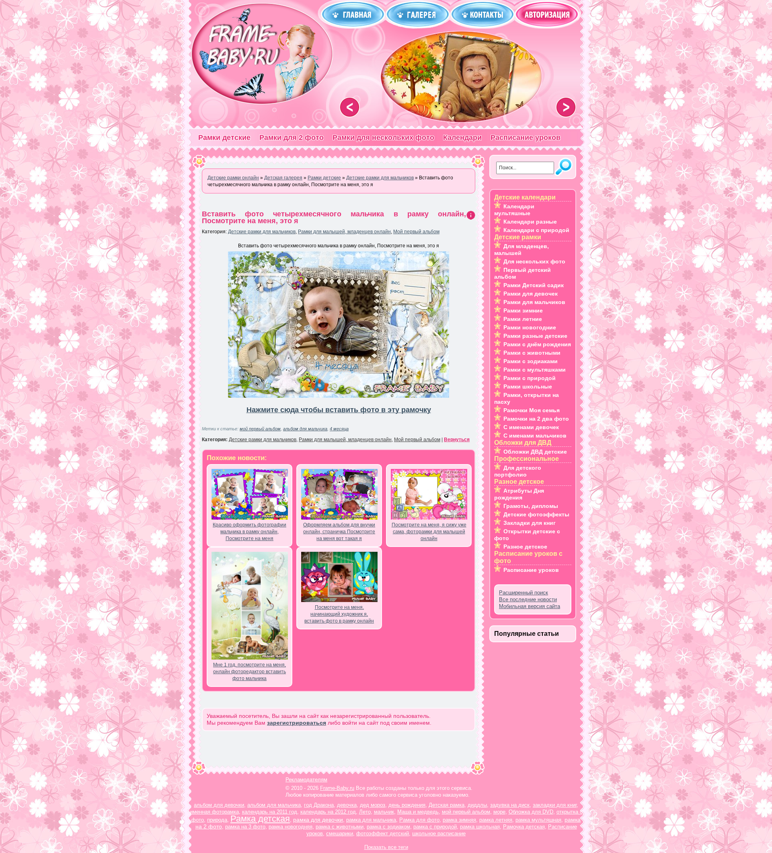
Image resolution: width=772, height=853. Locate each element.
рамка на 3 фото (245, 827)
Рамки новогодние (529, 327)
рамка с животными (339, 827)
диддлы (477, 805)
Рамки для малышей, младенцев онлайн (344, 231)
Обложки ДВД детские (535, 451)
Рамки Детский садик (533, 285)
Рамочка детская (524, 827)
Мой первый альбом (416, 231)
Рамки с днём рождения (537, 344)
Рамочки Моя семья (531, 410)
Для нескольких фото (534, 261)
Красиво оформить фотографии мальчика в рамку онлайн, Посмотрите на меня (249, 531)
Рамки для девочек (530, 293)
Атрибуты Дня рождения (519, 494)
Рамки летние (522, 319)
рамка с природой (435, 827)
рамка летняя (495, 820)
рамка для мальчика (371, 820)
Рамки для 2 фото (291, 138)
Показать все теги (386, 847)
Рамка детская (260, 819)
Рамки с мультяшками (534, 369)
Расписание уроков (526, 138)
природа (217, 820)
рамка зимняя (459, 820)
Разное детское (525, 546)
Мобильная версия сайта (529, 606)
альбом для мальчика (305, 428)
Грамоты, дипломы (530, 506)
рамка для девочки (318, 819)
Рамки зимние (523, 310)
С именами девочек (531, 427)
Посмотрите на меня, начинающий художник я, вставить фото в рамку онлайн (339, 614)
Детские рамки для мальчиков (262, 231)
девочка (347, 805)
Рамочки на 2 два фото (536, 418)
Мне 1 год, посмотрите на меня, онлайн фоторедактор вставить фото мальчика (249, 671)
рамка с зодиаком (388, 827)
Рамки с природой (529, 378)
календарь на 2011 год (269, 812)
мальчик (384, 812)
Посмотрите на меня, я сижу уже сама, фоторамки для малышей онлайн (429, 531)
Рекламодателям (306, 780)
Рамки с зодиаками (530, 361)
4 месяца (339, 428)
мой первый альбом (260, 428)
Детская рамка (446, 805)
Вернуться (457, 439)
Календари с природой (536, 230)
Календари (462, 138)
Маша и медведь (418, 812)
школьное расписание (439, 833)
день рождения (406, 805)
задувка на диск (510, 805)
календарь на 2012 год (328, 812)
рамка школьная (480, 827)
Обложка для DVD (531, 812)
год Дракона (319, 805)
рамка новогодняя (290, 827)
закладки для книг (555, 805)
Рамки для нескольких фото (383, 138)
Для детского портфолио (517, 471)
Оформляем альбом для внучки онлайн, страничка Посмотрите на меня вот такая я (339, 531)
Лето (365, 812)
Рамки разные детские (535, 336)
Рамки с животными (532, 352)
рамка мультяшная (538, 820)
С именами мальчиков (535, 435)
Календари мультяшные (514, 209)
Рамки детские (224, 138)
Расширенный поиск (523, 593)
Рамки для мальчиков (534, 302)
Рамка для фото (419, 820)
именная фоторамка (214, 812)
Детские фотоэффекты (536, 514)
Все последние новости (528, 599)
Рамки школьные (527, 386)
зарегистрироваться (296, 722)
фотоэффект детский (382, 833)
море (499, 812)
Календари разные (530, 221)
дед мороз (372, 805)
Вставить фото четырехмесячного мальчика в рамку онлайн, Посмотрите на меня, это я (334, 217)
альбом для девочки (219, 805)
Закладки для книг (529, 523)
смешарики (339, 833)
